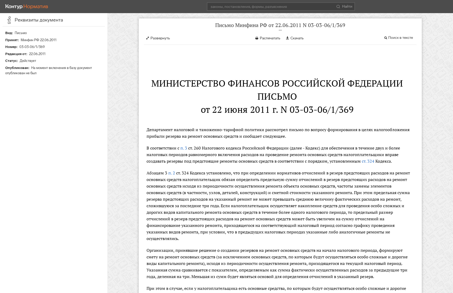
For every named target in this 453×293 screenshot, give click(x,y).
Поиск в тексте (400, 37)
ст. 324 (368, 161)
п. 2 (171, 172)
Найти (347, 6)
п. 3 (183, 148)
